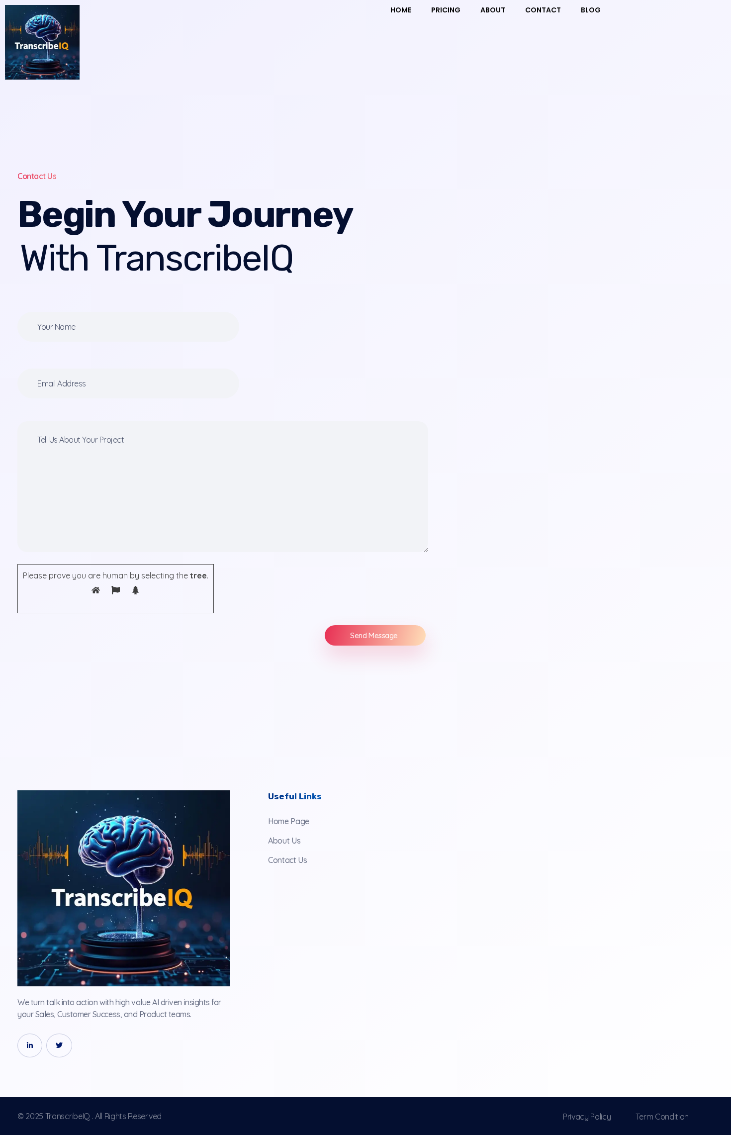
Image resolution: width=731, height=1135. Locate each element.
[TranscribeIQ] (123, 888)
